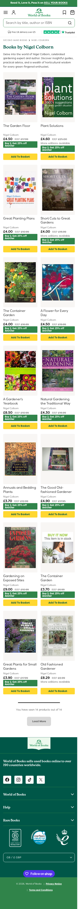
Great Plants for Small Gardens (15, 666)
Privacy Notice (52, 884)
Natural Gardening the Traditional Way (54, 401)
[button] (5, 12)
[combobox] (37, 22)
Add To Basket (19, 156)
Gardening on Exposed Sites (13, 578)
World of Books (32, 884)
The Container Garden (14, 313)
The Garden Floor (16, 126)
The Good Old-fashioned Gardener (54, 490)
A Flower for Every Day (53, 313)
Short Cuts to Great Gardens (54, 220)
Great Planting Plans (19, 218)
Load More (37, 721)
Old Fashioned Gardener (50, 666)
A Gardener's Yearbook (13, 401)
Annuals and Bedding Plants (14, 490)
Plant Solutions (50, 126)
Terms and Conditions (39, 890)
